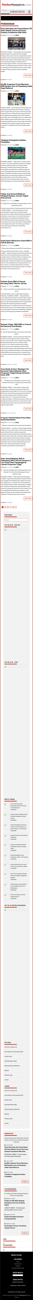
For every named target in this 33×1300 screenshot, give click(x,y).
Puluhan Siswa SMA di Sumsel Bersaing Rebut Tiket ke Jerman (14, 282)
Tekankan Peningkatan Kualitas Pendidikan (13, 141)
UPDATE (6, 1080)
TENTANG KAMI (8, 1075)
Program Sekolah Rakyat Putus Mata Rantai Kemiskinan (15, 419)
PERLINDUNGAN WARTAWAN (12, 1065)
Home (17, 1261)
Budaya (8, 364)
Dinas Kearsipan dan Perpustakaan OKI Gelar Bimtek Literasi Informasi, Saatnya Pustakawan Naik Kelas (16, 30)
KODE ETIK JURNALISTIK (10, 1047)
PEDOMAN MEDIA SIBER (10, 1061)
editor (17, 35)
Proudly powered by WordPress (10, 1295)
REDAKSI (6, 1070)
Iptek (7, 413)
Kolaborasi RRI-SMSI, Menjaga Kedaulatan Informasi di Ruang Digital (14, 1203)
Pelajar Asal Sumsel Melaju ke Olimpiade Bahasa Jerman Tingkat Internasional (14, 196)
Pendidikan (9, 79)
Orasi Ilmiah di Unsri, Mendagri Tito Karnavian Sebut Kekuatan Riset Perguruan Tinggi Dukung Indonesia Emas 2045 (15, 372)
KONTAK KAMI (8, 1056)
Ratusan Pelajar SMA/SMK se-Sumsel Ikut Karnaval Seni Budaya (16, 325)
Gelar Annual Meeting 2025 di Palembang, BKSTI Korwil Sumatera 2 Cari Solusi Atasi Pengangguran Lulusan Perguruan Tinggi (16, 461)
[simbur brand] (16, 14)
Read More (28, 75)
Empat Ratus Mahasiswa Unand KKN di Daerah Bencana (16, 242)
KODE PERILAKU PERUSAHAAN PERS (13, 1051)
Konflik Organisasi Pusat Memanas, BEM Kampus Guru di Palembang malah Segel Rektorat (16, 86)
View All (25, 1181)
